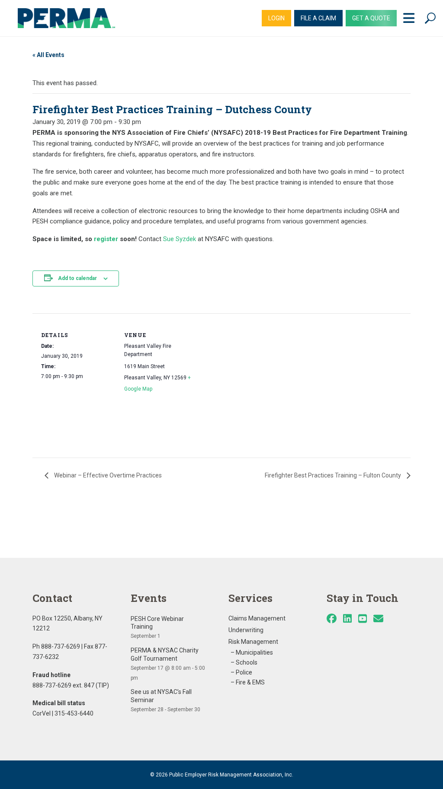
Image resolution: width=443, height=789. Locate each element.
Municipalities (254, 652)
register (106, 239)
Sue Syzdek (179, 239)
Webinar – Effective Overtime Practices (107, 475)
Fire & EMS (250, 682)
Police (244, 672)
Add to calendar (77, 278)
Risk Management (253, 641)
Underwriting (245, 630)
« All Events (48, 54)
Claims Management (257, 618)
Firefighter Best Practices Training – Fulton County (333, 475)
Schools (246, 662)
